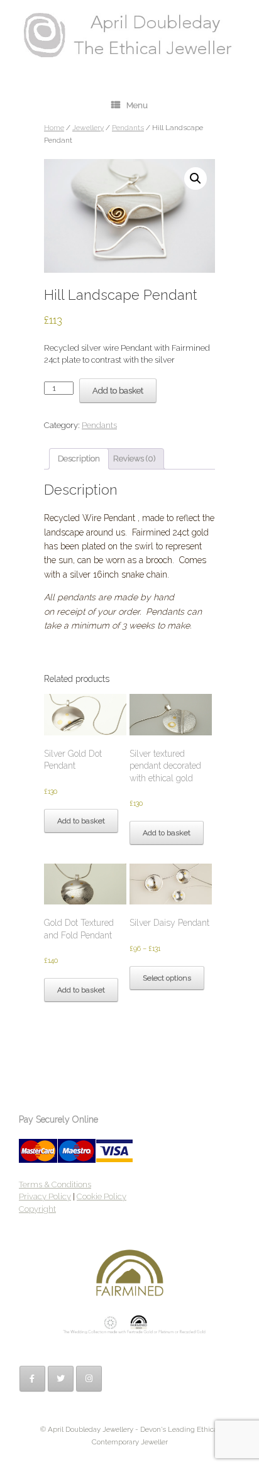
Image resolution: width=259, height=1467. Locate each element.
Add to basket (117, 390)
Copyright (37, 1209)
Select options (167, 978)
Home (54, 127)
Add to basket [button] (81, 820)
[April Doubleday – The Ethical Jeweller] (129, 35)
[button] (195, 178)
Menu (137, 105)
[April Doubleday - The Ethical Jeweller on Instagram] (89, 1379)
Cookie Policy (101, 1196)
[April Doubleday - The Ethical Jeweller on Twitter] (61, 1379)
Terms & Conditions (55, 1184)
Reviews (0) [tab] (134, 458)
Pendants (128, 127)
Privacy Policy (45, 1196)
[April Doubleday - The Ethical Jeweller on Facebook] (32, 1379)
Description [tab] (79, 458)
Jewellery (88, 127)
